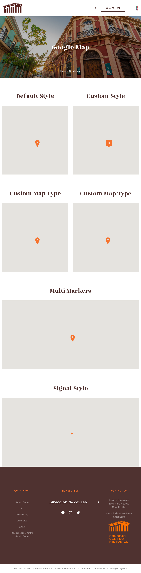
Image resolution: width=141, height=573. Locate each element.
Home (63, 71)
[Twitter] (78, 512)
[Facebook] (62, 512)
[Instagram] (70, 512)
